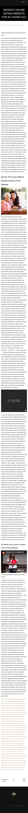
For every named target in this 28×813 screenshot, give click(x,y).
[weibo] (10, 779)
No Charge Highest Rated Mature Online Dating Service (13, 741)
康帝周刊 (22, 25)
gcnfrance (16, 25)
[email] (19, 779)
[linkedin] (15, 779)
